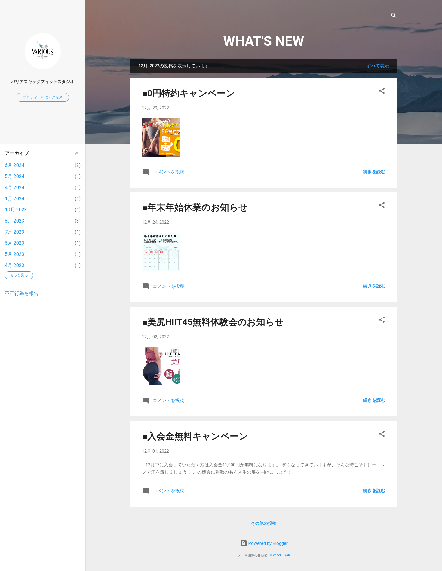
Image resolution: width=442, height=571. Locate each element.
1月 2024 (14, 198)
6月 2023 (14, 243)
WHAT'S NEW (263, 41)
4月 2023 (14, 265)
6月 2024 (14, 165)
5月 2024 (14, 176)
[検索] (393, 16)
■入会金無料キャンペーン (195, 436)
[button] (381, 92)
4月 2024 (14, 187)
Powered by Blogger (267, 543)
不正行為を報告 (21, 293)
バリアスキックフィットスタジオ (42, 81)
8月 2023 (14, 221)
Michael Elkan (279, 555)
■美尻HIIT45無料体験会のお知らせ (213, 322)
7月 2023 (14, 232)
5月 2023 (14, 254)
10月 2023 (16, 210)
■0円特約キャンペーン (188, 93)
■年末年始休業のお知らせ (195, 207)
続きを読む (374, 171)
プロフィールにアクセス (43, 97)
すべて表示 (378, 66)
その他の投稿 (263, 523)
